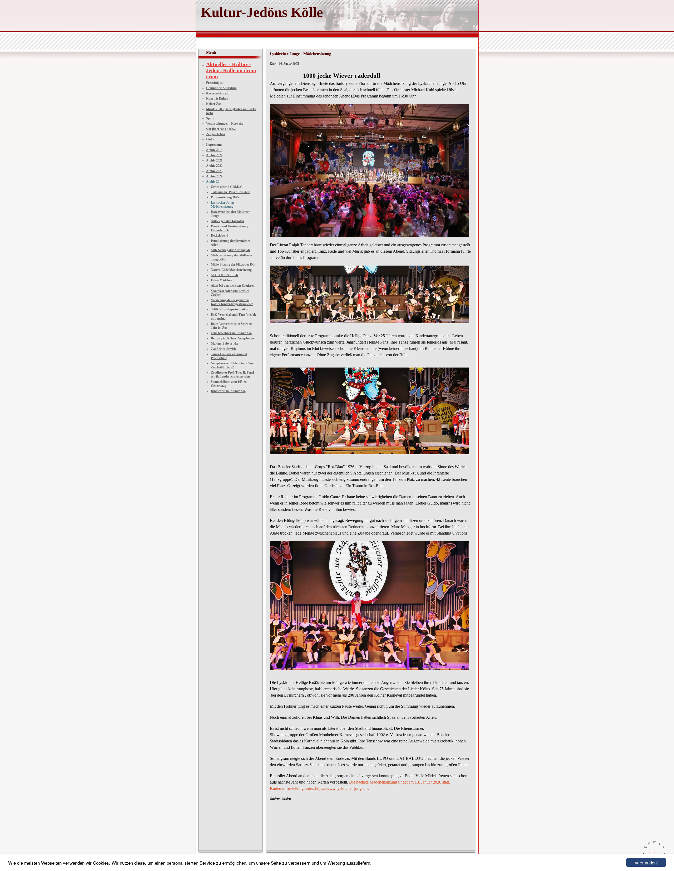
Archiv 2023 (214, 171)
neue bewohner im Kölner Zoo (231, 333)
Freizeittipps (214, 83)
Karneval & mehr (218, 93)
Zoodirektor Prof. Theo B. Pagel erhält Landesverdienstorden (232, 374)
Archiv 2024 (214, 176)
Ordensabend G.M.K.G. (227, 187)
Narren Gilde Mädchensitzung (231, 270)
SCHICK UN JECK (224, 275)
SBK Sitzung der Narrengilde (230, 250)
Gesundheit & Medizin (221, 88)
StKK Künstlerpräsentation (229, 309)
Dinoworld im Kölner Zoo (228, 391)
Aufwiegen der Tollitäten (227, 221)
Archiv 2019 (214, 150)
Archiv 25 (212, 181)
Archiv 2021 (214, 160)
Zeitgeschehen (215, 134)
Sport (210, 118)
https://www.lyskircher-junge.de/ (342, 788)
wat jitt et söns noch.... (221, 129)
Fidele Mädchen (221, 280)
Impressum (214, 144)
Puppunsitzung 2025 (225, 197)
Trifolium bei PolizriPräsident (230, 192)
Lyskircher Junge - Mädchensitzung (223, 204)
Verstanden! (646, 862)
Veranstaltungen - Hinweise (224, 123)
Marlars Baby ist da (224, 343)
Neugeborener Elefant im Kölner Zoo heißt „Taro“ (233, 365)
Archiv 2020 (214, 155)
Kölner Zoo (213, 104)
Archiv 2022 (214, 166)
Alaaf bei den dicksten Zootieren (233, 285)
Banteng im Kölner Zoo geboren (232, 338)
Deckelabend (219, 235)
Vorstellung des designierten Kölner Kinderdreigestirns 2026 (232, 302)
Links (210, 139)
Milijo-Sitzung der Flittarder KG (233, 264)
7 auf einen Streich (223, 349)
